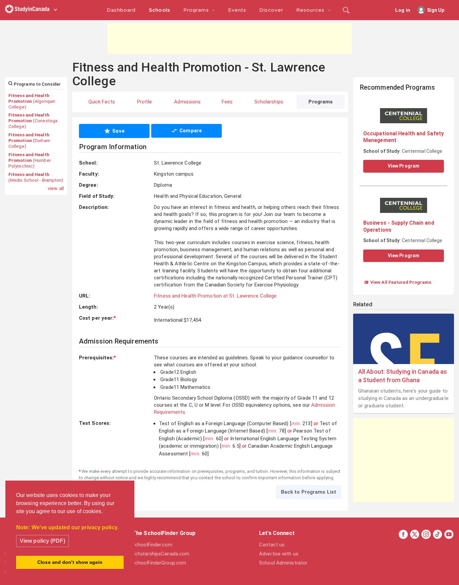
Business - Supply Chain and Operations (398, 226)
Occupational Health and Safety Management (403, 136)
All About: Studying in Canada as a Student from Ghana (402, 376)
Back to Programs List (308, 492)
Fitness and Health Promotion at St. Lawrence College (215, 296)
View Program (403, 166)
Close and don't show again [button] (69, 562)
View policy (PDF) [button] (42, 541)
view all (56, 188)
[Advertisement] (229, 39)
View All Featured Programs (397, 282)
